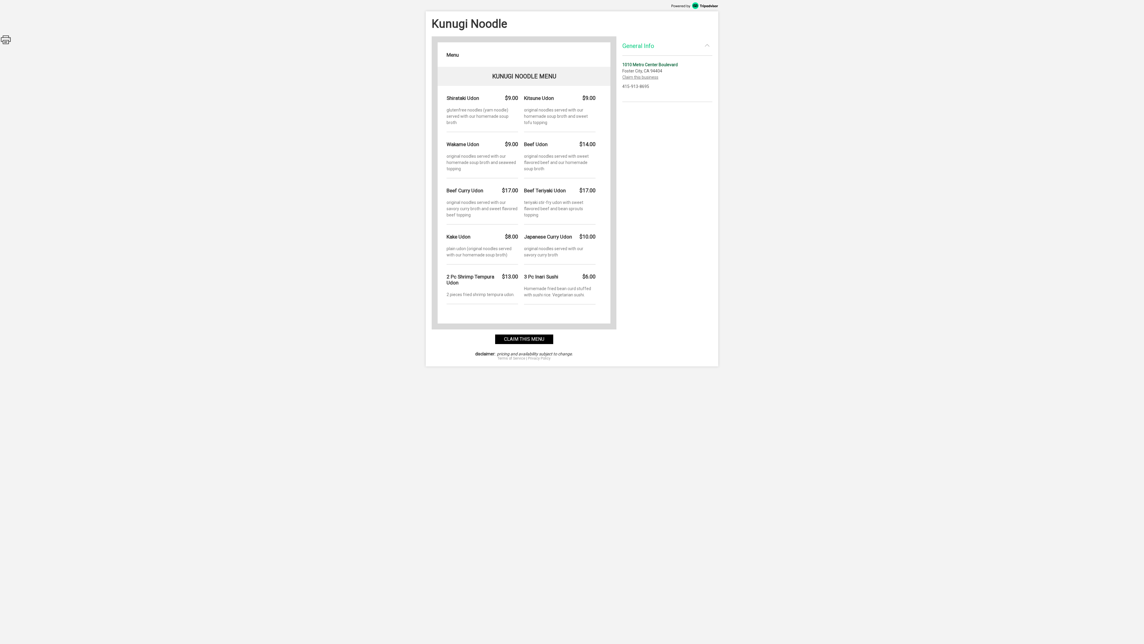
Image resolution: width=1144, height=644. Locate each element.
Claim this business (640, 77)
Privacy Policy (539, 358)
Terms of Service (511, 358)
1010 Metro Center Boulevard (650, 64)
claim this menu (524, 339)
